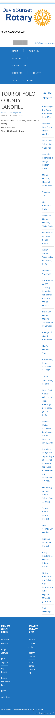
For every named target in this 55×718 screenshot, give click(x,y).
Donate (36, 73)
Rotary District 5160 (31, 643)
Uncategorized (15, 112)
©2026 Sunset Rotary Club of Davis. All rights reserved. (23, 709)
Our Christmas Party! (46, 205)
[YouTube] (15, 42)
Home (15, 51)
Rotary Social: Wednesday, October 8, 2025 (47, 256)
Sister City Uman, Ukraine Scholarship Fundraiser (47, 318)
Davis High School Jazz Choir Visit (47, 144)
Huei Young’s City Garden (47, 529)
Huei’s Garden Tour (45, 349)
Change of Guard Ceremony (47, 336)
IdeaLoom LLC (48, 713)
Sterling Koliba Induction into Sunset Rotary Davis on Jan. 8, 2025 (47, 432)
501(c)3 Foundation (22, 80)
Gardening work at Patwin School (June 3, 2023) (48, 494)
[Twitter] (20, 42)
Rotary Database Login (5, 681)
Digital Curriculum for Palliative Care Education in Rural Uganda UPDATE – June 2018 (48, 587)
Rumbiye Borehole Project (46, 542)
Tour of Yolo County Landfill (47, 380)
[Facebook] (25, 42)
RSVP (3, 691)
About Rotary (20, 65)
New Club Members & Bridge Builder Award (47, 161)
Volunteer (5, 697)
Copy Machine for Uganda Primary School (47, 559)
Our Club (34, 51)
